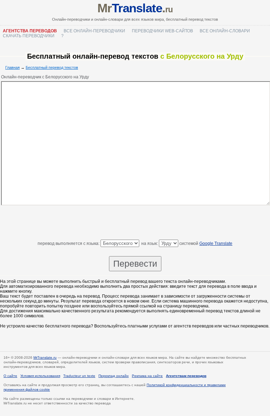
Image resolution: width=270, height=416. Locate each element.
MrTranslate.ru (45, 357)
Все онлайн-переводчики (94, 30)
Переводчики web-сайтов (162, 30)
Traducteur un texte (79, 376)
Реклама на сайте (147, 376)
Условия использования (40, 376)
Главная (12, 67)
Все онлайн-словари (225, 30)
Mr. (134, 8)
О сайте (10, 376)
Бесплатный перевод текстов (52, 67)
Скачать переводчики (28, 35)
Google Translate (215, 243)
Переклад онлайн (113, 376)
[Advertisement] (135, 224)
